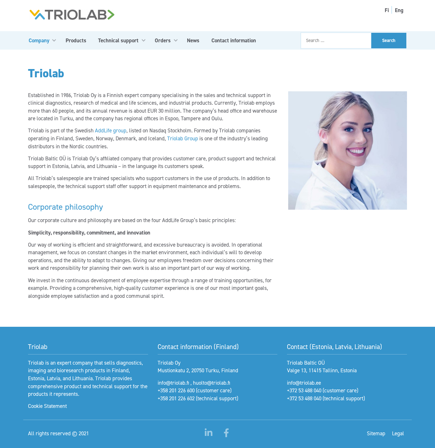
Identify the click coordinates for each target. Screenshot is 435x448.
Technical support (118, 40)
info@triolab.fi (173, 382)
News (193, 40)
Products (76, 40)
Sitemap (376, 433)
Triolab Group (182, 138)
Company (39, 40)
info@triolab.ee (304, 382)
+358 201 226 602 (176, 398)
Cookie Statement (47, 406)
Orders (163, 40)
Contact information (233, 40)
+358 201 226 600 (176, 390)
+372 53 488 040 (304, 390)
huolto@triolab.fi (211, 382)
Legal (398, 433)
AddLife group (110, 130)
